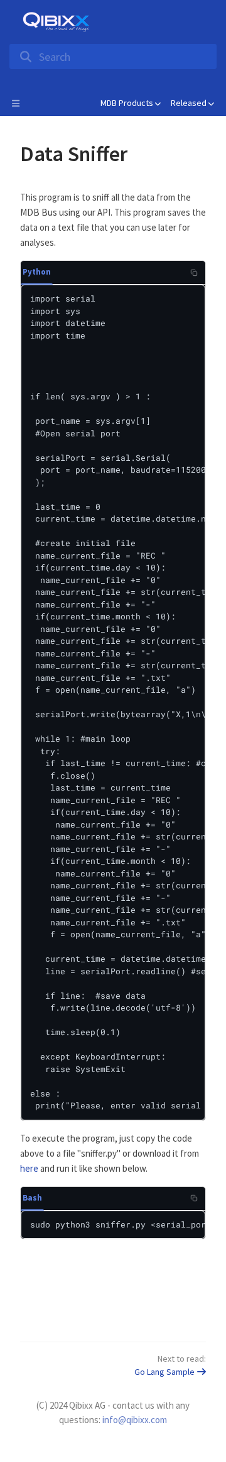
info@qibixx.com (134, 1420)
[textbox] (113, 727)
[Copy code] (194, 273)
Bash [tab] (32, 1197)
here (29, 1168)
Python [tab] (37, 271)
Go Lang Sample (164, 1371)
